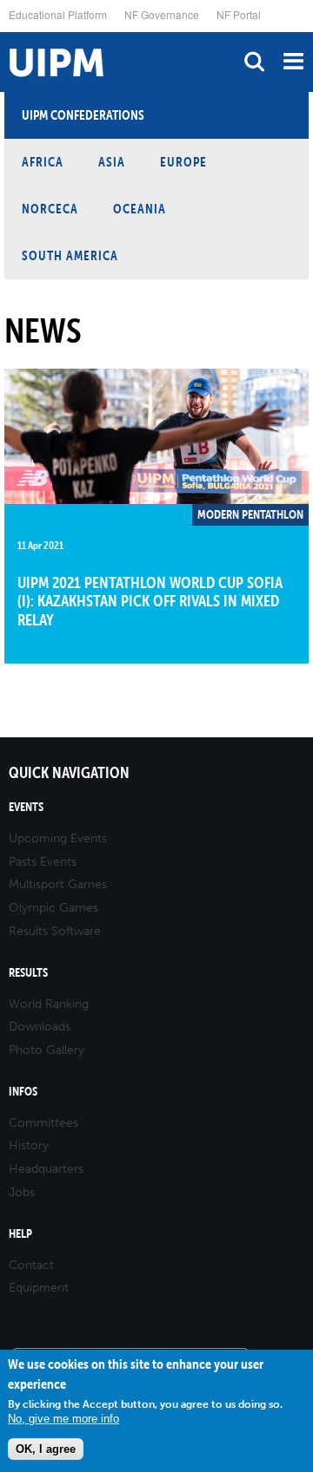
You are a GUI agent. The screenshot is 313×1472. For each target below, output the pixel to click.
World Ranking (49, 1004)
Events (26, 807)
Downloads (39, 1026)
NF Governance (161, 14)
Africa (42, 162)
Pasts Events (43, 861)
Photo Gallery (46, 1050)
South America (70, 255)
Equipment (39, 1287)
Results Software (55, 931)
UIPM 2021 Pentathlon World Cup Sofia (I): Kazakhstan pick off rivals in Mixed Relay (150, 601)
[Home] (4, 32)
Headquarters (46, 1168)
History (29, 1145)
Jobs (22, 1192)
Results (28, 972)
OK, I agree (46, 1449)
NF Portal (238, 14)
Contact (31, 1265)
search (254, 61)
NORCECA (50, 208)
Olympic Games (53, 907)
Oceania (139, 208)
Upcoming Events (58, 838)
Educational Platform (58, 14)
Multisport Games (58, 884)
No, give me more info (63, 1418)
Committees (43, 1122)
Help (20, 1234)
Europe (183, 162)
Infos (23, 1091)
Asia (111, 162)
